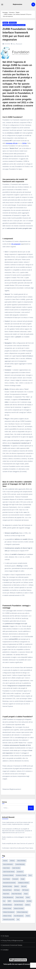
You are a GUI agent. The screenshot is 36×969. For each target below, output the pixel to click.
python (27, 897)
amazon (5, 860)
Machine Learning (7, 886)
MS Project (17, 890)
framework (15, 879)
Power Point (6, 893)
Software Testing (7, 915)
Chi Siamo (5, 936)
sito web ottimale (7, 904)
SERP (9, 901)
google (22, 879)
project (26, 893)
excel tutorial (6, 879)
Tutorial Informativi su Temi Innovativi (14, 25)
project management (8, 897)
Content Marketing (20, 864)
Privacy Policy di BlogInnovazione (12, 940)
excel (30, 875)
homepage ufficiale (12, 143)
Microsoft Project (7, 890)
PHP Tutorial (25, 890)
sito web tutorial (19, 904)
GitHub (24, 143)
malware (17, 886)
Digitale (5, 22)
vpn (18, 919)
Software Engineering (22, 912)
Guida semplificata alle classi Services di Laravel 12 (18, 843)
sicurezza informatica (19, 901)
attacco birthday (21, 860)
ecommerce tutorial (21, 875)
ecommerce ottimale (8, 875)
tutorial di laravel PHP (8, 919)
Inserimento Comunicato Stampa (12, 945)
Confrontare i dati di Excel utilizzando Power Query (17, 848)
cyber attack (6, 868)
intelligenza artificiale (23, 882)
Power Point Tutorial (16, 893)
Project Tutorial (19, 897)
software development (8, 912)
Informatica (13, 22)
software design (7, 908)
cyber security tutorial (8, 871)
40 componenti (16, 244)
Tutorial (28, 915)
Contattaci (5, 950)
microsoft (24, 886)
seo (4, 901)
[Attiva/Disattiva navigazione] (2, 5)
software (27, 904)
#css (14, 44)
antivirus (12, 860)
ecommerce (20, 871)
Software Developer (18, 908)
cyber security (16, 868)
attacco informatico (8, 864)
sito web (29, 901)
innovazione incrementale (9, 882)
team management (18, 915)
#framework (19, 44)
